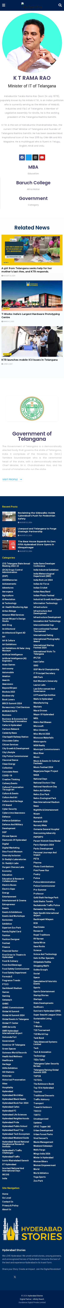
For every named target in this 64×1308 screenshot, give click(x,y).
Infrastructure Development (47, 617)
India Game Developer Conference (44, 564)
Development (8, 828)
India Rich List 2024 (43, 580)
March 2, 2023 (8, 321)
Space (36, 977)
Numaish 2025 (40, 821)
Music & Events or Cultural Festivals (46, 762)
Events (5, 908)
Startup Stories (41, 995)
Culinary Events (9, 783)
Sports (36, 987)
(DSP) (5, 576)
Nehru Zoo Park (41, 794)
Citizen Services (10, 744)
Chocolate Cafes (10, 741)
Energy (5, 893)
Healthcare (7, 1060)
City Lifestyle (8, 752)
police (36, 878)
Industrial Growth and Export (47, 599)
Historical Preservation (13, 1080)
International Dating (43, 635)
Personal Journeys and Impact (45, 853)
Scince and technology (45, 954)
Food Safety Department (14, 972)
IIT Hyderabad (9, 1164)
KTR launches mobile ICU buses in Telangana (29, 359)
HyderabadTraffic (11, 1156)
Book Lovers (8, 699)
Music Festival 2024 (43, 767)
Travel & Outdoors (42, 1107)
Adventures (8, 588)
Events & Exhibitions (12, 912)
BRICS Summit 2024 (12, 703)
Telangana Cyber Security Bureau (46, 1064)
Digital (7, 354)
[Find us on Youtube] (20, 1277)
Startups (37, 999)
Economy (6, 871)
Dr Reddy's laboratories (14, 859)
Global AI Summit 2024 (13, 1015)
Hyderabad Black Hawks (14, 1099)
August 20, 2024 (9, 276)
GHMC (5, 1004)
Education (7, 875)
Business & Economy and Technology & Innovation (14, 720)
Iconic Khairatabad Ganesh (15, 1160)
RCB (35, 923)
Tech (35, 1048)
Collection (7, 768)
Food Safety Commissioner (15, 969)
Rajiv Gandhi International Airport (46, 914)
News (6, 263)
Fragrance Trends (11, 980)
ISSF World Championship (46, 669)
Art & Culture (8, 640)
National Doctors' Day (44, 783)
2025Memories (9, 580)
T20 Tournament (41, 1030)
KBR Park (38, 677)
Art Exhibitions (9, 644)
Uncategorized (40, 1119)
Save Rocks (39, 946)
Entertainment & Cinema (14, 900)
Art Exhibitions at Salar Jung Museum (16, 649)
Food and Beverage (12, 965)
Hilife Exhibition (10, 1068)
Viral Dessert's (40, 1138)
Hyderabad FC (9, 1111)
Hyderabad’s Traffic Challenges (12, 1151)
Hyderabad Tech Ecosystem (16, 1134)
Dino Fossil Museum (12, 851)
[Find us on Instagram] (3, 1277)
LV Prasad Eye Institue (44, 695)
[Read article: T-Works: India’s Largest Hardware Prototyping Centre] (32, 295)
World (36, 1169)
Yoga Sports (39, 1177)
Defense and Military (12, 824)
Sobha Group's (40, 970)
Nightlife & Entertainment (45, 810)
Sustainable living (42, 1018)
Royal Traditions (41, 935)
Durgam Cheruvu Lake (13, 867)
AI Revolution (8, 599)
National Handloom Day (45, 786)
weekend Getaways (43, 1146)
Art (3, 636)
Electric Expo (8, 889)
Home (5, 1194)
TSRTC (37, 1115)
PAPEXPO (38, 837)
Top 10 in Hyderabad (43, 1088)
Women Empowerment (44, 1165)
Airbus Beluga (9, 611)
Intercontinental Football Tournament (45, 630)
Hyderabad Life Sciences (14, 1114)
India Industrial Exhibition (45, 570)
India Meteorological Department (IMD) (43, 575)
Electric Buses (9, 885)
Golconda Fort (9, 1037)
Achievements (9, 584)
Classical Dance (10, 760)
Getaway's (7, 1000)
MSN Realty (39, 745)
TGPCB (37, 1076)
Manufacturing (40, 703)
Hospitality (7, 1087)
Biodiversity (8, 695)
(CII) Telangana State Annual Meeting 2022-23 (16, 564)
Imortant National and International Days (13, 1169)
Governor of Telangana (13, 1045)
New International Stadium (46, 802)
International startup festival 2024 (43, 646)
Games (5, 992)
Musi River (38, 753)
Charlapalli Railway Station (15, 737)
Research (38, 931)
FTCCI (5, 984)
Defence (6, 817)
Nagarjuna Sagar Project (45, 771)
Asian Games (8, 664)
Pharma (37, 862)
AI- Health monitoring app (15, 607)
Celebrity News (9, 733)
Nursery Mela (40, 825)
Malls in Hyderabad (43, 699)
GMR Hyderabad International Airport (12, 1032)
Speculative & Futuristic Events (45, 982)
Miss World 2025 (41, 734)
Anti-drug (7, 625)
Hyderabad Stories (35, 1296)
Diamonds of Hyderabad (14, 840)
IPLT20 (36, 658)
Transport (38, 1103)
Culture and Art (9, 797)
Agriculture (7, 595)
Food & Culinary (10, 961)
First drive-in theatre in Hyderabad (14, 956)
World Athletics (41, 1173)
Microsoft (38, 726)
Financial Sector (10, 951)
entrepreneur (8, 904)
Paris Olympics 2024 (43, 845)
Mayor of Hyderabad (43, 714)
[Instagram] (35, 157)
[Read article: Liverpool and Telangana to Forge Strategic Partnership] (9, 532)
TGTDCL (37, 1080)
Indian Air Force (41, 584)
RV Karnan (38, 939)
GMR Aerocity (9, 1027)
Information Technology (45, 603)
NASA (36, 775)
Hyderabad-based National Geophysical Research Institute (15, 1144)
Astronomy (7, 668)
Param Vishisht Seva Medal (47, 841)
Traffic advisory (41, 1099)
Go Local (6, 1198)
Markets (37, 707)
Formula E (7, 976)
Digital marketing (10, 848)
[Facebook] (22, 157)
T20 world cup (40, 1034)
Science (37, 950)
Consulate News (10, 772)
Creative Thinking (11, 779)
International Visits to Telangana (44, 652)
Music (36, 757)
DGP (4, 832)
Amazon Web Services (13, 615)
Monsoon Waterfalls (43, 738)
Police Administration (44, 882)
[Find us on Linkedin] (9, 1277)
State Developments (43, 1003)
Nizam (36, 814)
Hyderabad (7, 1091)
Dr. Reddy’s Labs (10, 863)
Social (36, 973)
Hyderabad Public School (14, 1126)
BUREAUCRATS (9, 711)
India (4, 1178)
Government (8, 1041)
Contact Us (7, 1202)
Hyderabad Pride (10, 1122)
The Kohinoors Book (43, 1084)
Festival (6, 943)
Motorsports (39, 741)
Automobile (8, 672)
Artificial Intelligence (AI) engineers (14, 659)
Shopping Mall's (41, 966)
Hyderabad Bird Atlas (12, 1095)
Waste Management (43, 1142)
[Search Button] (60, 5)
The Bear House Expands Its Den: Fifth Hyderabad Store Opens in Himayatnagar (37, 544)
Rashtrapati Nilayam (43, 919)
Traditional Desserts (43, 1095)
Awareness (7, 684)
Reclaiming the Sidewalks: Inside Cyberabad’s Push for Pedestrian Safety (36, 516)
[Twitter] (29, 157)
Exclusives (7, 920)
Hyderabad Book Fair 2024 (15, 1103)
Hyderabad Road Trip (12, 1130)
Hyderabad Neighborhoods (15, 1118)
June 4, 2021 (8, 364)
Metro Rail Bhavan (42, 722)
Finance (6, 947)
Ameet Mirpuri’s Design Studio (13, 620)
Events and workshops (13, 916)
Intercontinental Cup (43, 625)
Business (6, 715)
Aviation (6, 676)
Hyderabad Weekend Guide (15, 1138)
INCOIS (5, 1174)
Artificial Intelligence (12, 654)
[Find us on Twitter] (15, 1277)
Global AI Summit (10, 1011)
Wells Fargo (39, 1150)
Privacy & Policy (10, 1205)
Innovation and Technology (46, 621)
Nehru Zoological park (44, 798)
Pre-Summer (39, 890)
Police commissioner (44, 886)
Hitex (4, 1083)
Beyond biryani (9, 688)
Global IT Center (10, 1023)
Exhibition (7, 924)
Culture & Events (10, 793)
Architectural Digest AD (13, 633)
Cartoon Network (10, 729)
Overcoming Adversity (44, 833)
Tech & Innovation (42, 1052)
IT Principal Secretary (44, 673)
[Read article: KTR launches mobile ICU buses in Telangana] (32, 341)
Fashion (6, 935)
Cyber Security (9, 809)
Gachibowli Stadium (12, 988)
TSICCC (37, 1111)
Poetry (36, 874)
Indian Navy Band (41, 591)
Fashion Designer (11, 939)
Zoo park (38, 1181)
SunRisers (38, 1007)
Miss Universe (40, 730)
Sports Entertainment (44, 991)
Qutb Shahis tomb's (43, 901)
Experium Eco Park (11, 927)
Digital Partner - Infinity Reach (32, 1299)
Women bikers (40, 1161)
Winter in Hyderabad (43, 1157)
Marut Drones (40, 710)
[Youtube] (42, 157)
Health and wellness (12, 1056)
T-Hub (36, 1022)
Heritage (6, 1064)
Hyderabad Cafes (10, 1107)
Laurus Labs (39, 685)
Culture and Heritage (12, 801)
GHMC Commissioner (13, 1007)
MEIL (35, 718)
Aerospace (7, 591)
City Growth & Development (15, 748)
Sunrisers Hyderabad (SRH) (47, 1011)
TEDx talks (39, 1060)
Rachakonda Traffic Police (46, 905)
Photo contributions (43, 866)
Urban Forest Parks (43, 1134)
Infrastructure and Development (42, 612)
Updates (37, 1122)
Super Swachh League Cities (47, 1015)
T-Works (37, 1026)
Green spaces (9, 1049)
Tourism (37, 1091)
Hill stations (8, 1072)
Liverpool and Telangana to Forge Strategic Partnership (37, 530)
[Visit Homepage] (31, 5)
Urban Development (43, 1130)
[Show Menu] (3, 5)
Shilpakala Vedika (42, 962)
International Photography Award (46, 640)
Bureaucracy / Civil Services (16, 707)
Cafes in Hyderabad (12, 725)
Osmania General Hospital (46, 829)
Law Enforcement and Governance (44, 690)
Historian (6, 1076)
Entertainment (9, 896)
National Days (40, 779)
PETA (36, 859)
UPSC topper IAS (42, 1126)
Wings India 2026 (41, 1153)
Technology (39, 1056)
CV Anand (7, 805)
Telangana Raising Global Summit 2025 (46, 1071)
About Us (6, 1209)
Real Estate (39, 927)
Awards (6, 680)
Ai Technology (9, 603)
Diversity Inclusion (11, 855)
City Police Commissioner (15, 756)
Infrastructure (40, 607)
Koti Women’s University (45, 681)
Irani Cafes (38, 661)
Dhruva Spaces (9, 836)
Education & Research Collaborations (13, 880)
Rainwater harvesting (44, 909)
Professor (38, 893)
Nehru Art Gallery (41, 790)
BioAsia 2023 (8, 692)
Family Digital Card (11, 931)
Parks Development (43, 848)
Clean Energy (8, 764)
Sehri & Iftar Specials (43, 958)
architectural (8, 629)
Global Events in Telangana (15, 1019)
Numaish (37, 817)
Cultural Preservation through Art (13, 788)
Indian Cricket (40, 588)
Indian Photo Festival (43, 595)
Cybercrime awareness (13, 813)
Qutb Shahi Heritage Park (45, 897)
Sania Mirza (39, 942)
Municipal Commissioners (46, 749)
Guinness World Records (14, 1052)
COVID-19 (7, 775)
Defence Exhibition (11, 820)
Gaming (6, 996)
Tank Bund (38, 1038)
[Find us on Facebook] (26, 1277)
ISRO (35, 665)
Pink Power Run (41, 870)
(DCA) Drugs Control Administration (12, 571)
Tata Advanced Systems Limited (45, 1043)
